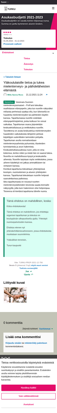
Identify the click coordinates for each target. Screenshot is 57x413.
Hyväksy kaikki (28, 388)
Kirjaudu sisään (13, 343)
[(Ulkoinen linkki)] (15, 296)
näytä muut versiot (39, 265)
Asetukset (28, 404)
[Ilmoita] (46, 95)
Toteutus (28, 69)
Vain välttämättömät (28, 396)
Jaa (27, 271)
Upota (27, 274)
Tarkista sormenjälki (28, 268)
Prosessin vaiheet (12, 44)
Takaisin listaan (13, 77)
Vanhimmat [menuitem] (44, 329)
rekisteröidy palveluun (36, 343)
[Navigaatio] (53, 8)
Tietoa (27, 58)
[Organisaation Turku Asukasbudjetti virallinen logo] (9, 9)
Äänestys (28, 64)
